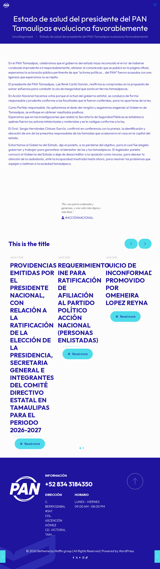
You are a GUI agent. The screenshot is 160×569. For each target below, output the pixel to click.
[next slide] (145, 244)
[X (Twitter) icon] (77, 557)
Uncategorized (22, 37)
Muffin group (63, 551)
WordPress (126, 551)
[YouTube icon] (80, 557)
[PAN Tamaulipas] (6, 4)
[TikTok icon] (86, 557)
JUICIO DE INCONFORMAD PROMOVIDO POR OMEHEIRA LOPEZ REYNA (129, 284)
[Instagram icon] (83, 557)
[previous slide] (131, 244)
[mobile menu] (155, 4)
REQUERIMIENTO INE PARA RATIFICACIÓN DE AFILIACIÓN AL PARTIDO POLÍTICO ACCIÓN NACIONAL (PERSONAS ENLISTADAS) (84, 302)
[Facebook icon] (73, 557)
